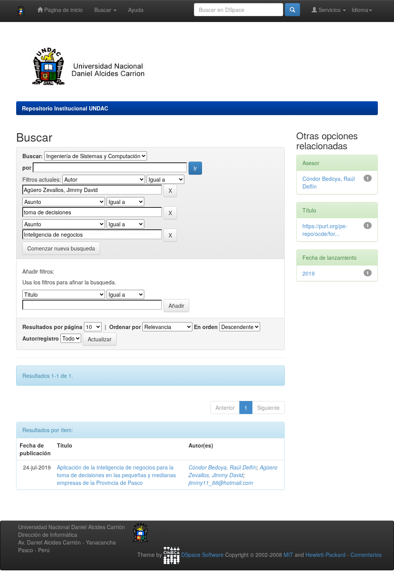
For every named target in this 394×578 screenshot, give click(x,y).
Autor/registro (40, 338)
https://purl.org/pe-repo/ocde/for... (324, 229)
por (26, 167)
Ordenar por (125, 327)
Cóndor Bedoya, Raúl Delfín (223, 467)
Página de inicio (63, 9)
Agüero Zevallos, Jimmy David (233, 471)
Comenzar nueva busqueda (61, 248)
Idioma (360, 9)
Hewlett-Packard (326, 555)
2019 (308, 273)
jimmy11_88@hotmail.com (221, 482)
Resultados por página (52, 327)
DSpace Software (202, 555)
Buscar (103, 9)
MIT (288, 555)
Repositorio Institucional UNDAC (65, 108)
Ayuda (136, 9)
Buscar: (32, 156)
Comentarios (366, 555)
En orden (206, 327)
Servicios (329, 9)
